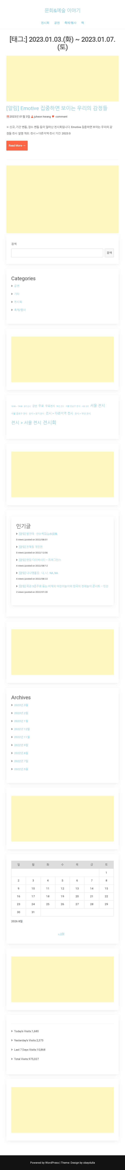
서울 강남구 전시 (73, 406)
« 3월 (61, 934)
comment (61, 116)
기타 (16, 294)
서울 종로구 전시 (19, 413)
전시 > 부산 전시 (83, 413)
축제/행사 (70, 22)
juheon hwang (42, 116)
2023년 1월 (21, 721)
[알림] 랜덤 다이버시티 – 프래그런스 (40, 560)
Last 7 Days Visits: (25, 1049)
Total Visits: (21, 1059)
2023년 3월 (21, 705)
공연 (57, 22)
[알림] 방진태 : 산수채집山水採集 (38, 533)
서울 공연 (85, 406)
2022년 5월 (21, 769)
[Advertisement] (62, 78)
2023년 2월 (21, 713)
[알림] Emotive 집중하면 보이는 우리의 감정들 (57, 108)
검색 (13, 244)
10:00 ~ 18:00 (16, 406)
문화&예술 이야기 (63, 10)
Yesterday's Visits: (25, 1040)
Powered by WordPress (45, 1162)
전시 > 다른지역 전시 (59, 413)
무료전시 (50, 406)
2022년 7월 (21, 761)
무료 (41, 406)
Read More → (17, 145)
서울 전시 (97, 405)
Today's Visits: (23, 1031)
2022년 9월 (21, 745)
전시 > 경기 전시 (36, 413)
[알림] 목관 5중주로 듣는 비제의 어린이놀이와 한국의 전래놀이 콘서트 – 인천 (63, 586)
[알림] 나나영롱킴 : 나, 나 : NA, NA (38, 573)
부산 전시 (60, 406)
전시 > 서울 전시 (26, 422)
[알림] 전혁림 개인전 (31, 547)
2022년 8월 (21, 753)
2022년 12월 (22, 729)
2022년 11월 (22, 737)
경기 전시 (27, 406)
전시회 (45, 22)
